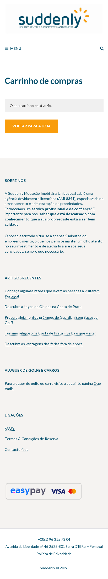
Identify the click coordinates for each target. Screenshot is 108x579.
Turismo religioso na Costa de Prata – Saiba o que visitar (50, 333)
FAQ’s (10, 428)
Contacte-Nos (16, 449)
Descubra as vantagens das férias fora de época (44, 344)
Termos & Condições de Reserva (31, 438)
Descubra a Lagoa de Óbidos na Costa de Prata (43, 306)
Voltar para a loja (31, 126)
